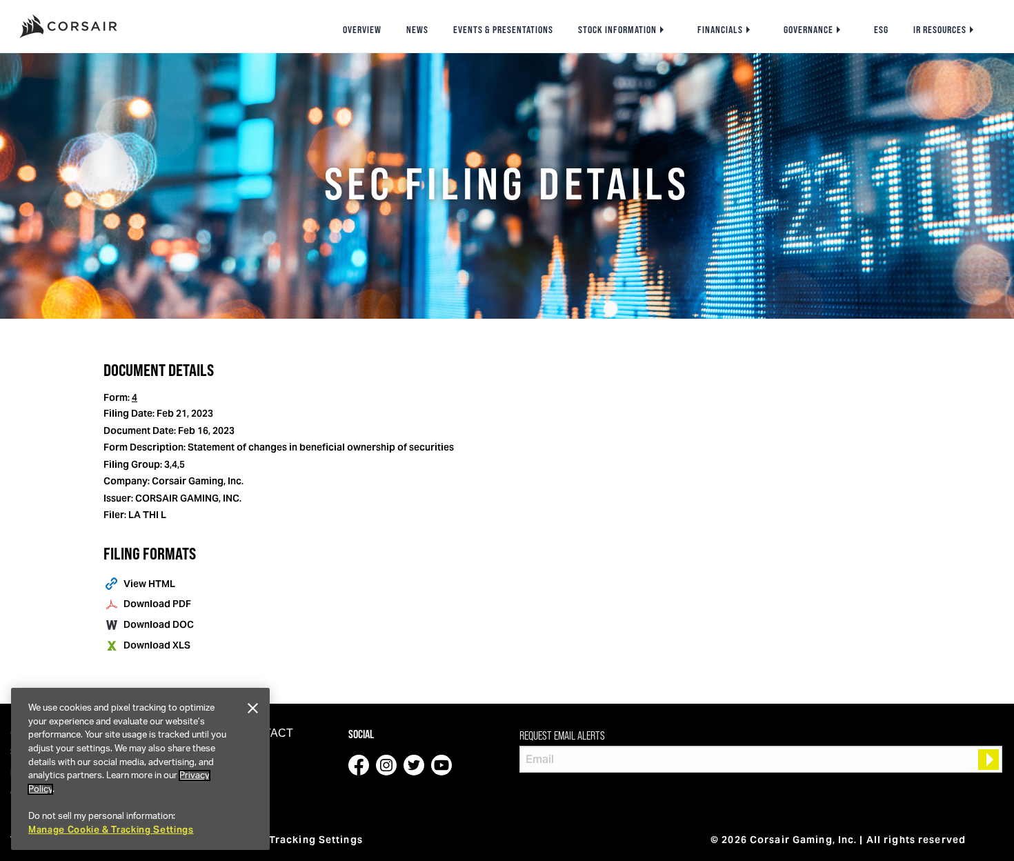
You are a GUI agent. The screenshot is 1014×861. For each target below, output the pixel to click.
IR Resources (939, 29)
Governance (808, 29)
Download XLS (156, 645)
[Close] (252, 708)
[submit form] (988, 759)
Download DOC (158, 624)
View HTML (149, 583)
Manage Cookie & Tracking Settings (111, 829)
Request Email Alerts (562, 735)
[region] (140, 769)
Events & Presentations (503, 29)
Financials (720, 29)
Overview (362, 29)
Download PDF (157, 603)
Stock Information (617, 29)
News (417, 29)
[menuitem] (362, 30)
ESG (881, 29)
